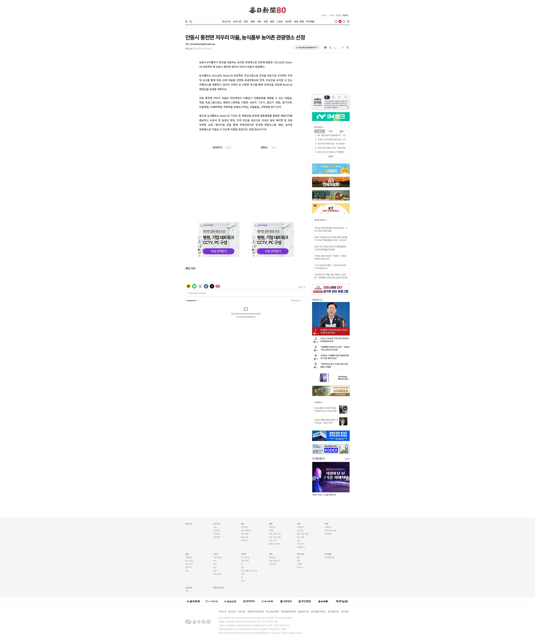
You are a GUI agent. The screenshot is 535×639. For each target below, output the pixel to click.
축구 (215, 564)
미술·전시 (189, 564)
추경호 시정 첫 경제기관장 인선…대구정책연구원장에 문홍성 (340, 139)
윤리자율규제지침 (318, 611)
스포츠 (280, 21)
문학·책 (188, 567)
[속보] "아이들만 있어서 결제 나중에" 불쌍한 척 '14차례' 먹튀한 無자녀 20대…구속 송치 (330, 238)
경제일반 (272, 527)
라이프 (288, 21)
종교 (187, 571)
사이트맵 (344, 611)
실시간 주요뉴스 (320, 220)
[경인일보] (249, 601)
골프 (215, 571)
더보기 (347, 458)
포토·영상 (300, 554)
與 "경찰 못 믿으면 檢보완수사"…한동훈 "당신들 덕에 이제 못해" (342, 135)
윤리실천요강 (333, 611)
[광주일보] (267, 601)
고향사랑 (188, 588)
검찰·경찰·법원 (302, 534)
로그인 (338, 15)
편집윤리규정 (303, 611)
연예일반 (272, 557)
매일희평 (216, 537)
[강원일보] (211, 601)
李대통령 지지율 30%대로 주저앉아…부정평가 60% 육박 (334, 331)
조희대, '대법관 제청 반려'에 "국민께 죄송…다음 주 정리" (326, 421)
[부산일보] (305, 601)
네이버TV (221, 147)
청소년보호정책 (272, 611)
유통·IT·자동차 (274, 544)
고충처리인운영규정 (255, 611)
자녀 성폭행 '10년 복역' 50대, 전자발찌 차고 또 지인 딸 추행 (325, 409)
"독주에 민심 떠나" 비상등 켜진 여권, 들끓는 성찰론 (334, 365)
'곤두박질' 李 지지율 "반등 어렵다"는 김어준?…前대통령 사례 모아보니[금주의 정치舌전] (330, 277)
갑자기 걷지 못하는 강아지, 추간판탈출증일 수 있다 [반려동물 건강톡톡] (330, 248)
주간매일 (310, 21)
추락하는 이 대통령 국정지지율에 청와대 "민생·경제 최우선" (334, 357)
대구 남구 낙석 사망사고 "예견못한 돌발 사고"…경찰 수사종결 (341, 152)
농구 (215, 567)
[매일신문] (193, 601)
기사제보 (332, 15)
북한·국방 (245, 537)
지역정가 (244, 540)
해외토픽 (328, 534)
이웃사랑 (300, 544)
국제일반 (328, 527)
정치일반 (244, 527)
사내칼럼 (216, 530)
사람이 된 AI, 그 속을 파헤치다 (324, 494)
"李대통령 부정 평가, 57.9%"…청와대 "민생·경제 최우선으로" (334, 348)
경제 (252, 21)
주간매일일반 (330, 557)
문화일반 (188, 557)
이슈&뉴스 (318, 402)
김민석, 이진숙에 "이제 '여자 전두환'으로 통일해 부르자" (334, 340)
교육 (298, 540)
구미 (187, 591)
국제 (265, 21)
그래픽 (299, 564)
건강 (242, 567)
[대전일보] (286, 601)
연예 (270, 554)
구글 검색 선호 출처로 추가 (307, 47)
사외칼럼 (216, 534)
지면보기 (324, 15)
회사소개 (222, 611)
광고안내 (232, 611)
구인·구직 (272, 540)
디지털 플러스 (319, 458)
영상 (298, 557)
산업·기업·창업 (275, 537)
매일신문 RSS (218, 588)
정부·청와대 (245, 530)
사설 (215, 527)
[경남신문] (230, 601)
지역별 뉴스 (301, 547)
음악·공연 (189, 561)
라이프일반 (245, 557)
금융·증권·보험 (275, 534)
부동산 (271, 530)
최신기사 (226, 21)
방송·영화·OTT (275, 561)
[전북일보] (323, 601)
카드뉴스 (300, 567)
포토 (298, 561)
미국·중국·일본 (330, 530)
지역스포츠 (217, 574)
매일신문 (189, 44)
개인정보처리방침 (288, 611)
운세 (242, 581)
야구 (215, 561)
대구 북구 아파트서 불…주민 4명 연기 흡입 (334, 143)
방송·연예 (299, 21)
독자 (242, 574)
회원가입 (345, 15)
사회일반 (300, 527)
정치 (246, 21)
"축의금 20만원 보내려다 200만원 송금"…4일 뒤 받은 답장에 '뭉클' (330, 229)
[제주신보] (342, 601)
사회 (259, 21)
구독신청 (241, 611)
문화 (272, 21)
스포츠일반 (217, 557)
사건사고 (300, 530)
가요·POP (272, 564)
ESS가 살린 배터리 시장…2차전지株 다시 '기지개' (336, 147)
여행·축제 (245, 561)
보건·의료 (300, 537)
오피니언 (237, 21)
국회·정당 (245, 534)
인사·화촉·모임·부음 (249, 571)
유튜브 (268, 147)
